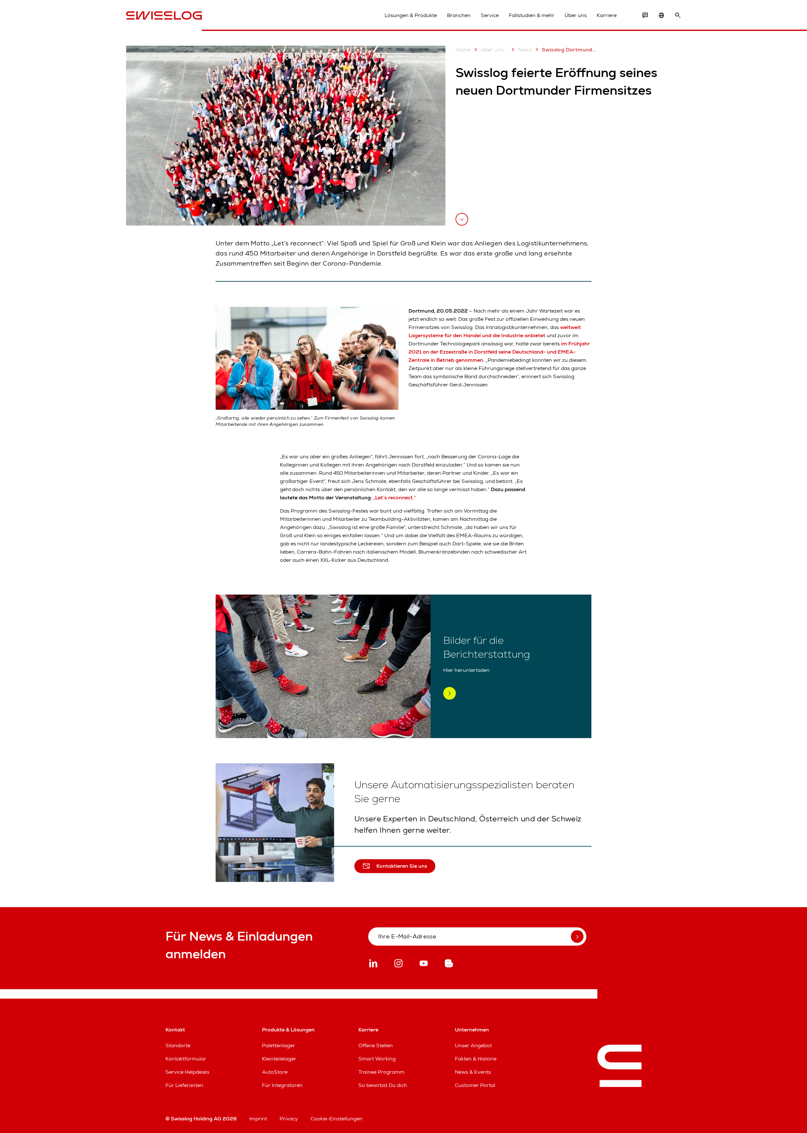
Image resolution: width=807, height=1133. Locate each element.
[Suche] (678, 15)
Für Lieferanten (184, 1085)
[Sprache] (661, 15)
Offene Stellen (375, 1045)
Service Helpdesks (187, 1072)
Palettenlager (278, 1045)
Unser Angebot (473, 1045)
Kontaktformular (185, 1058)
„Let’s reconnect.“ (394, 497)
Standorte (177, 1045)
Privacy (289, 1118)
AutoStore (274, 1072)
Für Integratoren (282, 1085)
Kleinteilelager (279, 1058)
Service (490, 15)
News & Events (473, 1072)
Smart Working (377, 1058)
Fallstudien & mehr (531, 15)
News (525, 49)
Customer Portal (475, 1085)
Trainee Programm (381, 1072)
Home (463, 49)
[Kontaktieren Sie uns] (645, 15)
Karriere (607, 15)
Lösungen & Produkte (411, 15)
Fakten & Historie (475, 1058)
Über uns (576, 15)
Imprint (258, 1118)
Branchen (459, 15)
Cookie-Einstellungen (337, 1118)
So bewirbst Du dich (382, 1085)
